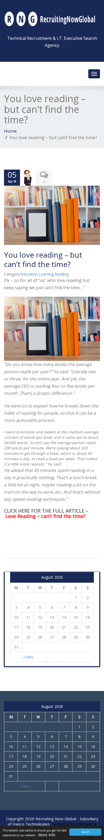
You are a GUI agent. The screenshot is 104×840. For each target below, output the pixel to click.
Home (10, 131)
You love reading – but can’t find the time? (43, 259)
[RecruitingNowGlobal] (52, 17)
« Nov (28, 656)
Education (29, 274)
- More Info (45, 834)
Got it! (85, 832)
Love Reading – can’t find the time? (45, 516)
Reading (62, 274)
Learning (46, 274)
